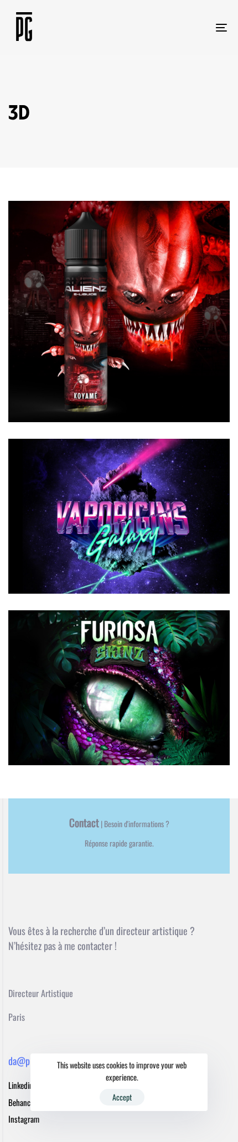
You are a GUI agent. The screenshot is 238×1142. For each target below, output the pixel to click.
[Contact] (119, 838)
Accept (122, 1097)
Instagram (23, 1119)
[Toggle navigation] (191, 27)
